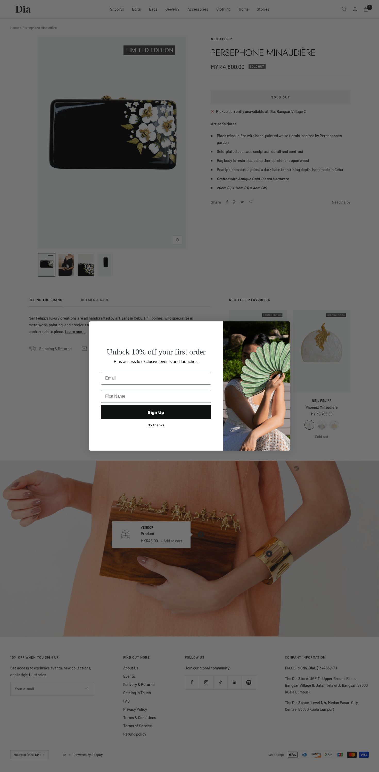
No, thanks (155, 425)
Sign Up (156, 412)
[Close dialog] (283, 328)
